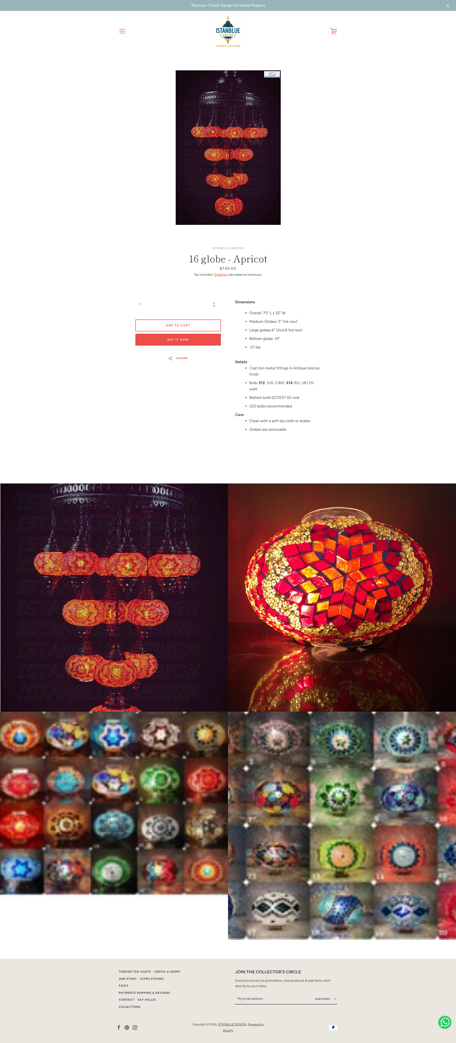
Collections (130, 1007)
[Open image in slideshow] (228, 147)
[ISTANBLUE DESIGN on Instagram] (135, 1027)
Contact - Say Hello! (137, 999)
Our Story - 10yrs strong (141, 978)
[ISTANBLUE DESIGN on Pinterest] (126, 1027)
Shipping (220, 275)
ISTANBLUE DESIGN (232, 1024)
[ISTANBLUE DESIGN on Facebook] (118, 1027)
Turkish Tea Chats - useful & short (150, 971)
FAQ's (123, 985)
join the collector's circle (268, 972)
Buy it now (178, 339)
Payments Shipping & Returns (144, 993)
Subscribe (323, 998)
